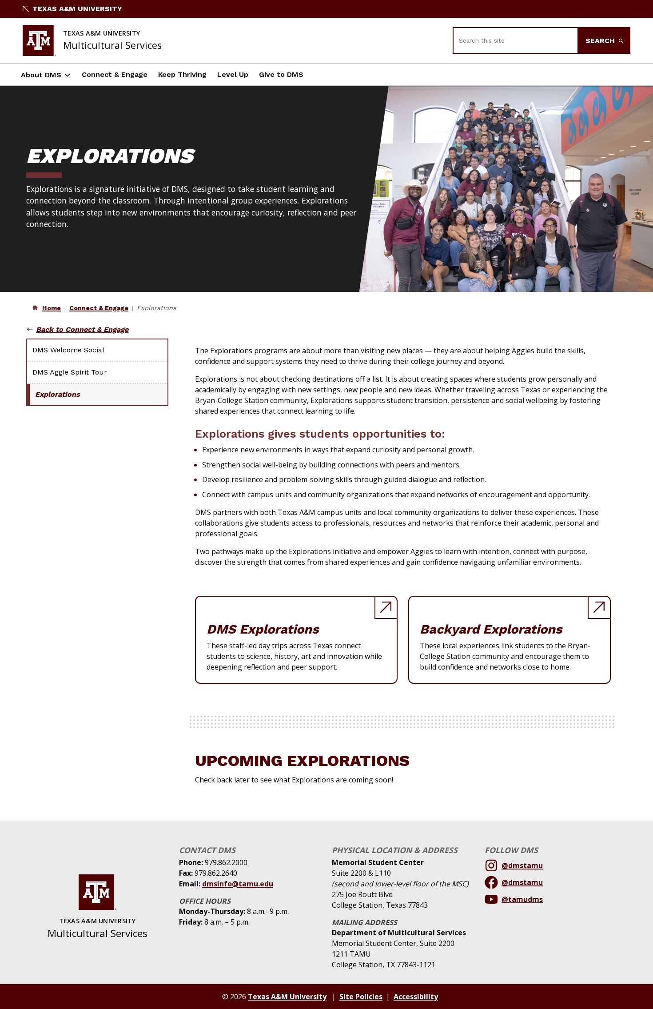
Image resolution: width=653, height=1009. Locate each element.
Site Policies (360, 996)
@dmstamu (522, 865)
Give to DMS (281, 74)
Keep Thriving (182, 74)
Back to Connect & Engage (82, 329)
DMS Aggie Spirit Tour (69, 372)
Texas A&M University (77, 8)
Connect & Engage (114, 74)
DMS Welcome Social (68, 350)
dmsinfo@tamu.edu (237, 884)
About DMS (41, 75)
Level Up (232, 74)
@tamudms (522, 899)
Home (51, 307)
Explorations (57, 394)
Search (601, 40)
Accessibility (416, 996)
